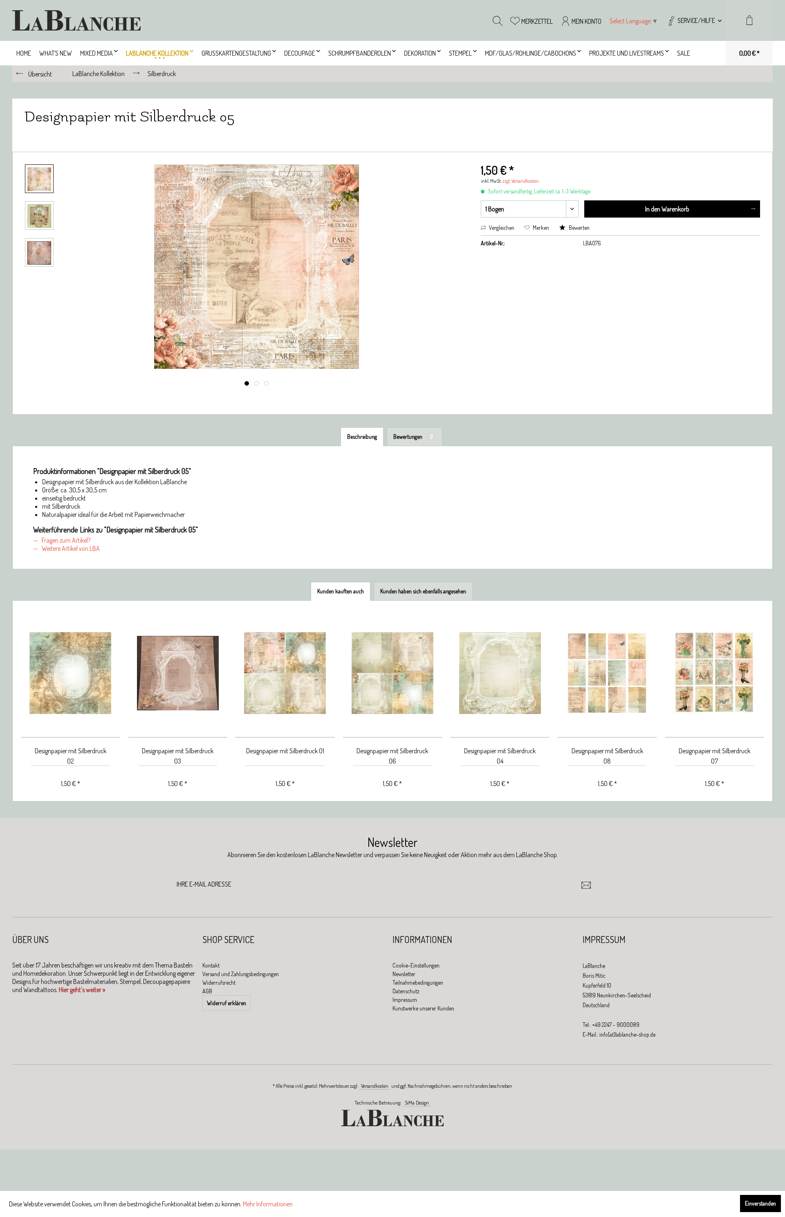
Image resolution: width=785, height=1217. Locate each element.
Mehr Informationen (268, 1204)
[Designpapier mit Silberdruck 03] (178, 673)
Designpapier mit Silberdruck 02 (70, 756)
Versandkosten (374, 1086)
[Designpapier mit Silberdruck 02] (70, 673)
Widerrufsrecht (219, 982)
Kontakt (211, 965)
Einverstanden (760, 1203)
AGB (207, 991)
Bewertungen (413, 436)
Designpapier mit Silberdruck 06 (392, 756)
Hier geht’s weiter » (82, 990)
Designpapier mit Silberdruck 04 (500, 756)
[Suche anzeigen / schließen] (498, 20)
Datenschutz (405, 991)
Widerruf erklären (226, 1002)
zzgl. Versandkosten (520, 181)
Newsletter (403, 973)
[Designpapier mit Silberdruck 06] (392, 673)
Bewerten (578, 227)
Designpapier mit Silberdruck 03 (177, 756)
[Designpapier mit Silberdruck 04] (500, 673)
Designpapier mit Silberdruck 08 (607, 756)
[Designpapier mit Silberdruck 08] (607, 673)
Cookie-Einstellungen (416, 965)
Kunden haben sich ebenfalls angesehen (423, 591)
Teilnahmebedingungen (417, 982)
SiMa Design (417, 1102)
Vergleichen (501, 227)
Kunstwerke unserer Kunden (423, 1008)
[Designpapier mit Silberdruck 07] (714, 673)
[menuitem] (694, 20)
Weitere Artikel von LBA (70, 548)
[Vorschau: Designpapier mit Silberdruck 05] (39, 178)
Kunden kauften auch (340, 591)
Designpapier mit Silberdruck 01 (285, 751)
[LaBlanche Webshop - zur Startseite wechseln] (76, 20)
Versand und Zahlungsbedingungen (240, 973)
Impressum (404, 999)
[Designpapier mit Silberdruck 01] (285, 673)
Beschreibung (362, 436)
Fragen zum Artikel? (65, 540)
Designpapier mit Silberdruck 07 (714, 756)
